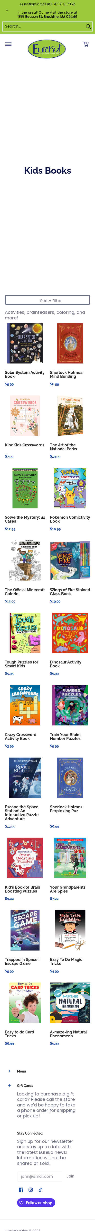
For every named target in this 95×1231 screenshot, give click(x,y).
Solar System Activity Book (25, 374)
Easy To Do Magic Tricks (66, 961)
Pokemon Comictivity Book (70, 519)
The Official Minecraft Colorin (25, 592)
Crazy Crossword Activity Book (20, 736)
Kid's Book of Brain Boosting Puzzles (22, 889)
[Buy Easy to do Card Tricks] (25, 1003)
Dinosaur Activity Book (65, 664)
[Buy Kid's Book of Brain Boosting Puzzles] (25, 858)
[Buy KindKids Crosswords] (25, 416)
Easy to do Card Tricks (19, 1034)
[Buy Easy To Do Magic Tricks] (70, 930)
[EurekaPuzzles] (46, 49)
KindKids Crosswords (24, 445)
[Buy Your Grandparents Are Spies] (70, 858)
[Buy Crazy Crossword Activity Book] (25, 705)
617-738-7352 (64, 4)
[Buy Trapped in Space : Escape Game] (25, 930)
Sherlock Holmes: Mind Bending (66, 374)
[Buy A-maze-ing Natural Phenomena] (70, 1003)
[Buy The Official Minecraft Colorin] (25, 560)
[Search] (88, 27)
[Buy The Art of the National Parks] (70, 416)
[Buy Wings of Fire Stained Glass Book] (70, 560)
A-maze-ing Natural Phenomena (68, 1034)
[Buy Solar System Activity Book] (25, 343)
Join (70, 1176)
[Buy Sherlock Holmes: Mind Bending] (70, 343)
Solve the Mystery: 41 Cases (25, 519)
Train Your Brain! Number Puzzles (65, 736)
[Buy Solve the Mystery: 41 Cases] (25, 488)
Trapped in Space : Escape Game (22, 961)
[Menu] (8, 44)
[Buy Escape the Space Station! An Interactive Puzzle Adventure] (25, 778)
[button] (86, 44)
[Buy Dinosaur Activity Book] (70, 633)
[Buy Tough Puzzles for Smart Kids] (25, 633)
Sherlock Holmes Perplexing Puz (66, 809)
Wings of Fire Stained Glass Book (70, 592)
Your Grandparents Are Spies (68, 889)
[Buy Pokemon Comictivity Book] (70, 488)
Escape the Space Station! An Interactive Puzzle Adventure (22, 813)
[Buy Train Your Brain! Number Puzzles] (70, 705)
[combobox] (44, 27)
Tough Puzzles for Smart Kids (21, 664)
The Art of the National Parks (63, 447)
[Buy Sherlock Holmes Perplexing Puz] (70, 778)
